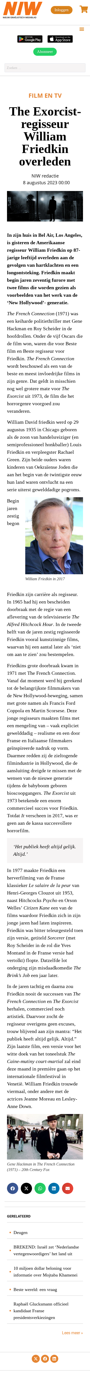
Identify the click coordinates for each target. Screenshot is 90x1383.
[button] (82, 29)
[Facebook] (45, 1359)
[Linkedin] (54, 1359)
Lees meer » (72, 1332)
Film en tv (45, 95)
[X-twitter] (36, 1359)
